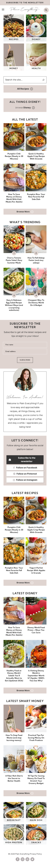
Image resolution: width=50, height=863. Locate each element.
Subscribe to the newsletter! (25, 2)
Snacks (36, 842)
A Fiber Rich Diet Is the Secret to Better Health (14, 778)
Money (13, 68)
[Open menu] (3, 9)
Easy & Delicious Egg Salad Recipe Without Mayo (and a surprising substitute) (14, 305)
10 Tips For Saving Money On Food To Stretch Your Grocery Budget (36, 779)
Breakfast (14, 820)
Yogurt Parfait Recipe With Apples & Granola (36, 570)
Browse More (23, 211)
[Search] (43, 79)
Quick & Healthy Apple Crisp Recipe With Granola (36, 156)
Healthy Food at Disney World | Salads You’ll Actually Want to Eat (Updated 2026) (14, 675)
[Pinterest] (27, 859)
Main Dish (36, 820)
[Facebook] (18, 859)
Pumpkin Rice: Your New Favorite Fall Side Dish (36, 197)
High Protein (13, 842)
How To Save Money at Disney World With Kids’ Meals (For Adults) (14, 198)
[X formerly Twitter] (32, 859)
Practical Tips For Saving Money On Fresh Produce (36, 737)
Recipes (14, 39)
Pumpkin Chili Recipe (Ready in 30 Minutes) (14, 156)
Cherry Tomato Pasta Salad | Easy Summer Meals (14, 260)
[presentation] (14, 137)
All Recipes (23, 88)
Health (36, 68)
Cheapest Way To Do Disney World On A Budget (36, 302)
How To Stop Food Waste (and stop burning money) (14, 737)
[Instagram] (23, 859)
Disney (36, 39)
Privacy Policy (36, 854)
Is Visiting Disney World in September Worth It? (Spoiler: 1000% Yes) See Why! (36, 675)
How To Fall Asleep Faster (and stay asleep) (36, 260)
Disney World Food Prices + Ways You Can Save (36, 630)
